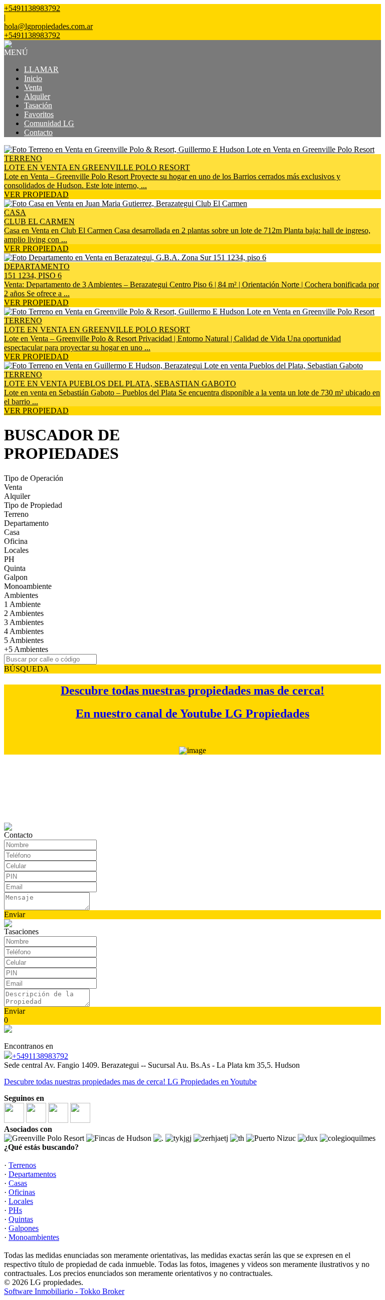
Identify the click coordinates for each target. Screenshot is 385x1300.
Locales (16, 550)
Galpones (24, 1228)
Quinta (15, 568)
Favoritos (39, 114)
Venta (33, 87)
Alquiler (37, 96)
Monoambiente (28, 586)
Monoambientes (34, 1237)
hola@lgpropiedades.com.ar (48, 26)
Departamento (26, 523)
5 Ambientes (24, 640)
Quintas (21, 1219)
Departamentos (32, 1174)
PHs (15, 1210)
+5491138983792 (40, 1056)
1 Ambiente (22, 604)
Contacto (38, 132)
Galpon (16, 577)
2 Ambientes (24, 613)
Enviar (14, 914)
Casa (12, 532)
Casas (18, 1183)
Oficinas (22, 1192)
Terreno (16, 514)
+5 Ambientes (26, 649)
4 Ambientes (24, 631)
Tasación (38, 105)
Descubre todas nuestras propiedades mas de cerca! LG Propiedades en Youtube (130, 1081)
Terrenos (22, 1165)
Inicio (33, 78)
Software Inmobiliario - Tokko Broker (64, 1291)
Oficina (16, 541)
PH (9, 559)
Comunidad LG (49, 123)
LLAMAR (41, 69)
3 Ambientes (24, 622)
